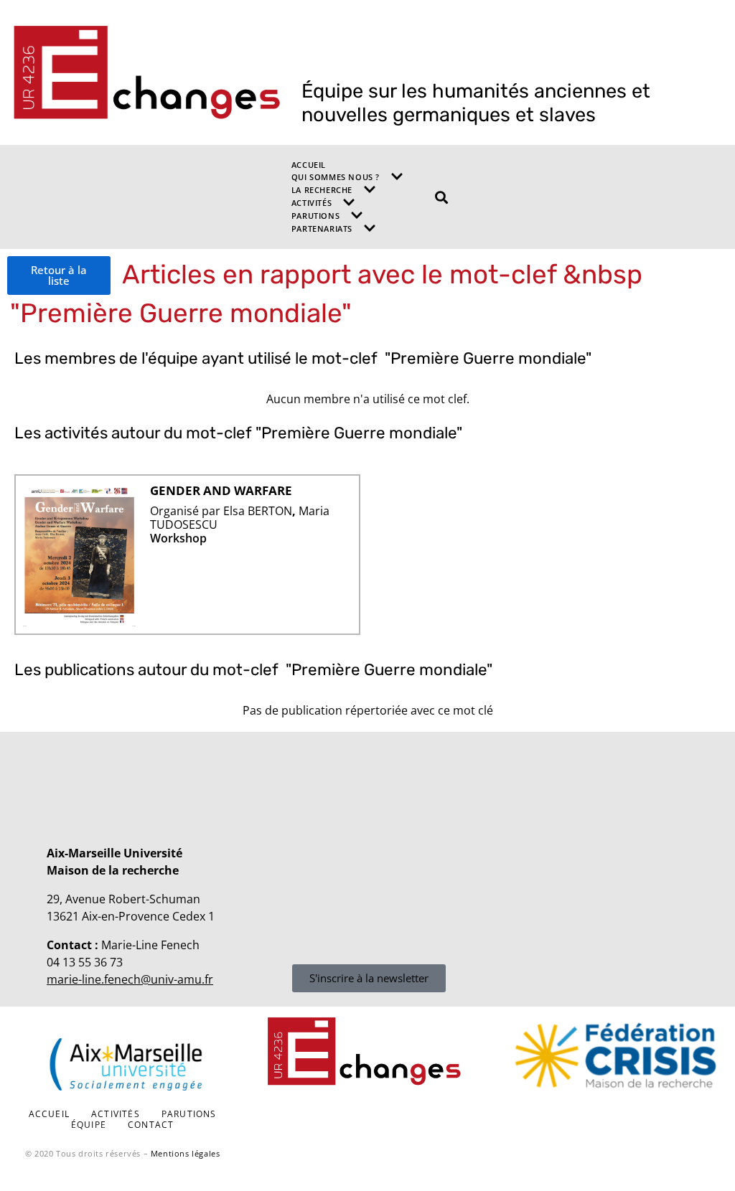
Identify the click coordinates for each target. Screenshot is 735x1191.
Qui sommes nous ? (335, 176)
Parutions (315, 215)
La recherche (321, 189)
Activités (311, 202)
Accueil (308, 164)
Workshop (178, 538)
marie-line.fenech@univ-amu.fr (130, 979)
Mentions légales (185, 1153)
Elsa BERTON (257, 511)
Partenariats (321, 228)
